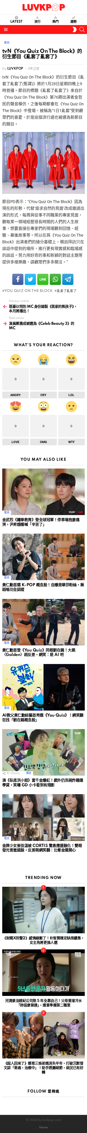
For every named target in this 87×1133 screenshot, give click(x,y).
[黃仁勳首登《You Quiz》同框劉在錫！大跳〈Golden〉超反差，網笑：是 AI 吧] (43, 622)
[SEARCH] (82, 29)
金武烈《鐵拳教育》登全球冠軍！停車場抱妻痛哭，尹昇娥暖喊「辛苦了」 (40, 522)
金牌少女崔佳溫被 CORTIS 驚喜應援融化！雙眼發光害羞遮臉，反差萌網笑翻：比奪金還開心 (42, 848)
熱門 (55, 21)
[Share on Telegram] (67, 279)
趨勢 (73, 21)
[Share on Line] (42, 279)
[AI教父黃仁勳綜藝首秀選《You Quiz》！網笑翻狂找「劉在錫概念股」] (43, 687)
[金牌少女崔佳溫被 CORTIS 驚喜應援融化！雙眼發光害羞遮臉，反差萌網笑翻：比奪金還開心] (43, 817)
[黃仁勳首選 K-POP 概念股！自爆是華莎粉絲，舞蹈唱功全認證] (43, 557)
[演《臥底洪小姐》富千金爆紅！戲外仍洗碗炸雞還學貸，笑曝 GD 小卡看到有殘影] (43, 752)
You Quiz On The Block (28, 291)
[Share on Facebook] (17, 279)
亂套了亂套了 (67, 291)
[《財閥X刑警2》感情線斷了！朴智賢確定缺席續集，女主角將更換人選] (43, 910)
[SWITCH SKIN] (74, 29)
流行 (37, 21)
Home (43, 1127)
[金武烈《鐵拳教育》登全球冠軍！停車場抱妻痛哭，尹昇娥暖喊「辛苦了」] (43, 492)
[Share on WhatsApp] (55, 279)
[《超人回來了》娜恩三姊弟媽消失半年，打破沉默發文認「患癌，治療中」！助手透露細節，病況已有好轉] (43, 1035)
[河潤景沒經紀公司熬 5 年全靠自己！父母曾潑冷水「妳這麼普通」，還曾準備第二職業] (43, 972)
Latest (16, 21)
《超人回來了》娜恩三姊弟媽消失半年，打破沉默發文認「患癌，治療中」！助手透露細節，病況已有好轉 (43, 1067)
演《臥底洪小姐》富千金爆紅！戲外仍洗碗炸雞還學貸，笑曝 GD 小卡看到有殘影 (42, 782)
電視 (6, 512)
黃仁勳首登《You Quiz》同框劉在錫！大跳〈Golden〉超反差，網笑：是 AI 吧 (38, 652)
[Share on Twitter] (30, 279)
